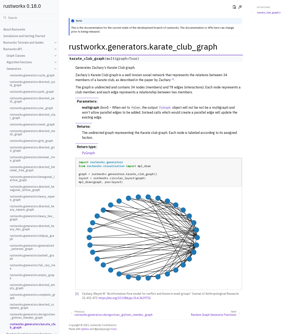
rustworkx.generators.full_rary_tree (32, 266)
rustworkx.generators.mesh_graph (32, 124)
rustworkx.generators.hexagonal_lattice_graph (32, 178)
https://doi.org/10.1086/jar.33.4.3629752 (125, 298)
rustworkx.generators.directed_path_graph (32, 99)
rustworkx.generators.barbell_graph (32, 257)
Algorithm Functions (19, 62)
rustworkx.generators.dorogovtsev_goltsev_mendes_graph (32, 316)
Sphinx (85, 329)
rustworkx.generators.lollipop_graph (32, 237)
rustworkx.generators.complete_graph (32, 296)
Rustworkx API (12, 49)
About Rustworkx (14, 29)
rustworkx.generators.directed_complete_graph (32, 306)
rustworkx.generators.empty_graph (32, 276)
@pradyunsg (101, 329)
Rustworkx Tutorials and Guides (23, 42)
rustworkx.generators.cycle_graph (32, 75)
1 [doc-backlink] (77, 294)
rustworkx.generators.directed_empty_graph (32, 286)
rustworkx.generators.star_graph (31, 108)
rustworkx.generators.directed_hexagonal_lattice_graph (32, 188)
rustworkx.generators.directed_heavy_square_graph (32, 207)
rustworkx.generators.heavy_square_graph (32, 198)
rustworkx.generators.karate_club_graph (32, 325)
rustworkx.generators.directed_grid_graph (32, 149)
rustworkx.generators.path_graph (32, 92)
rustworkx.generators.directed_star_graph (32, 116)
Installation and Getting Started (24, 36)
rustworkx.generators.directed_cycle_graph (32, 83)
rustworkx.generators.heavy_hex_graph (32, 217)
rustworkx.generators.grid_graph (31, 141)
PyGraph (88, 153)
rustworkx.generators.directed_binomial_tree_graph (32, 168)
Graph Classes (16, 56)
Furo (114, 329)
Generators (14, 69)
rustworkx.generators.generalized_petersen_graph (32, 247)
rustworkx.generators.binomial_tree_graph (32, 158)
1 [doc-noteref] (173, 79)
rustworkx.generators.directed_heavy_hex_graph (32, 227)
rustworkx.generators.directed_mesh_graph (32, 132)
